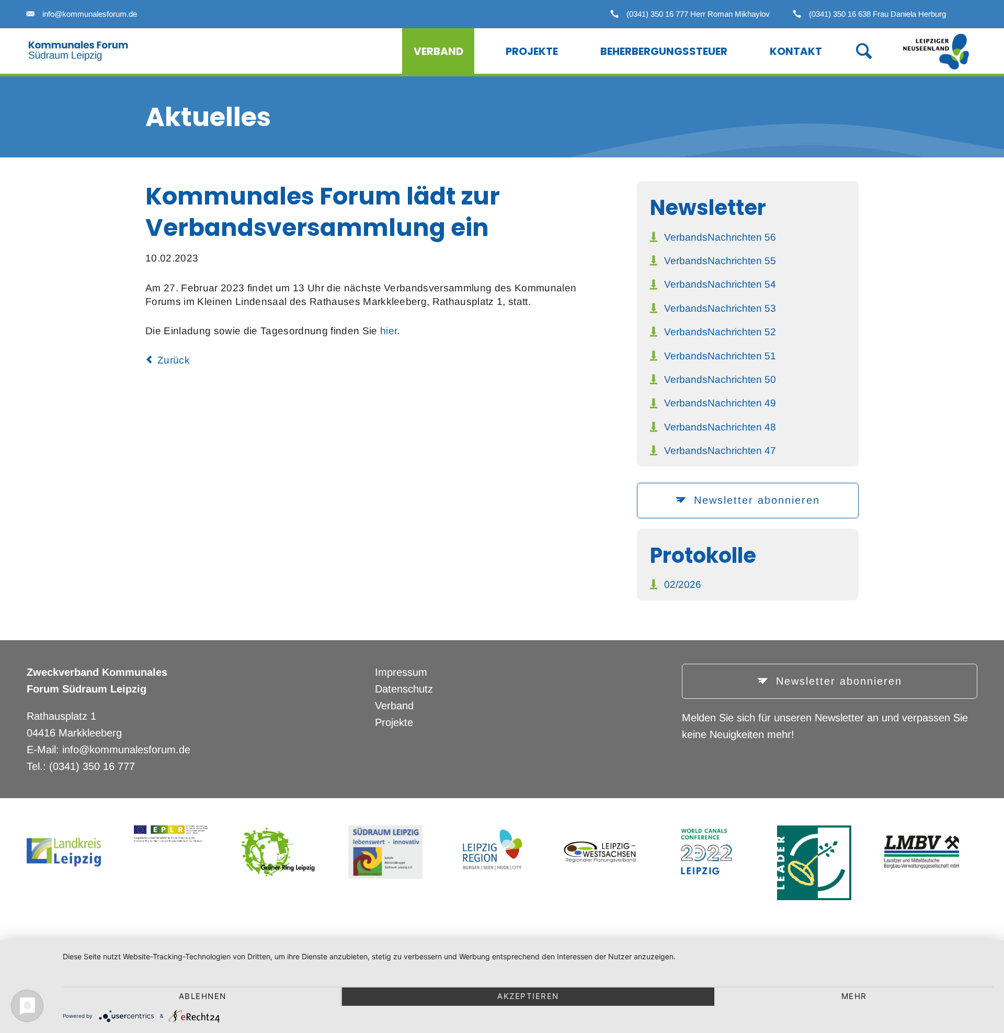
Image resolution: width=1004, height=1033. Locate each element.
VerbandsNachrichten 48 (720, 427)
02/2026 (682, 584)
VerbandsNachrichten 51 (720, 355)
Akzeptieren (528, 996)
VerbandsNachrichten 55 (720, 260)
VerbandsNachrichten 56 (720, 237)
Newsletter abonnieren (755, 500)
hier (388, 330)
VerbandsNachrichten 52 (720, 331)
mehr (854, 996)
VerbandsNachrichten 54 (720, 284)
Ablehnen (202, 996)
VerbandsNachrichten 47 (720, 450)
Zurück (173, 360)
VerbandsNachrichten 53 (720, 308)
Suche (853, 50)
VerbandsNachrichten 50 (720, 379)
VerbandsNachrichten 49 (720, 403)
